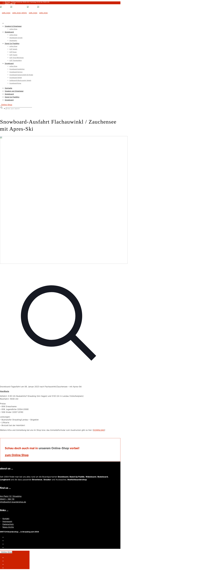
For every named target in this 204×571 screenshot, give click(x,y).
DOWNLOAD (98, 430)
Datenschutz (8, 524)
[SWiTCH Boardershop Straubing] (24, 13)
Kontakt (5, 518)
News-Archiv (8, 527)
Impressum (7, 521)
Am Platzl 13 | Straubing (10, 496)
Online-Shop (6, 104)
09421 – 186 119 (7, 499)
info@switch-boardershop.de (13, 502)
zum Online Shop (17, 455)
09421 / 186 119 (10, 3)
